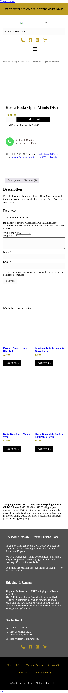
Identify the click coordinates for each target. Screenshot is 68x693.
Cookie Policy (24, 672)
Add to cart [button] (12, 362)
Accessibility (54, 665)
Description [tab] (14, 180)
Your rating (9, 233)
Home (6, 61)
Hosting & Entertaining (22, 157)
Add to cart (33, 119)
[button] (1, 691)
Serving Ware (16, 61)
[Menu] (34, 48)
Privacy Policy (14, 665)
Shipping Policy (43, 672)
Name (7, 252)
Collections (43, 154)
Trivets (28, 61)
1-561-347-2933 (18, 627)
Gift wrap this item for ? (24, 125)
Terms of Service (34, 665)
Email (7, 262)
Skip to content (7, 1)
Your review (10, 236)
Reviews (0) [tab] (30, 180)
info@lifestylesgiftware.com (24, 638)
